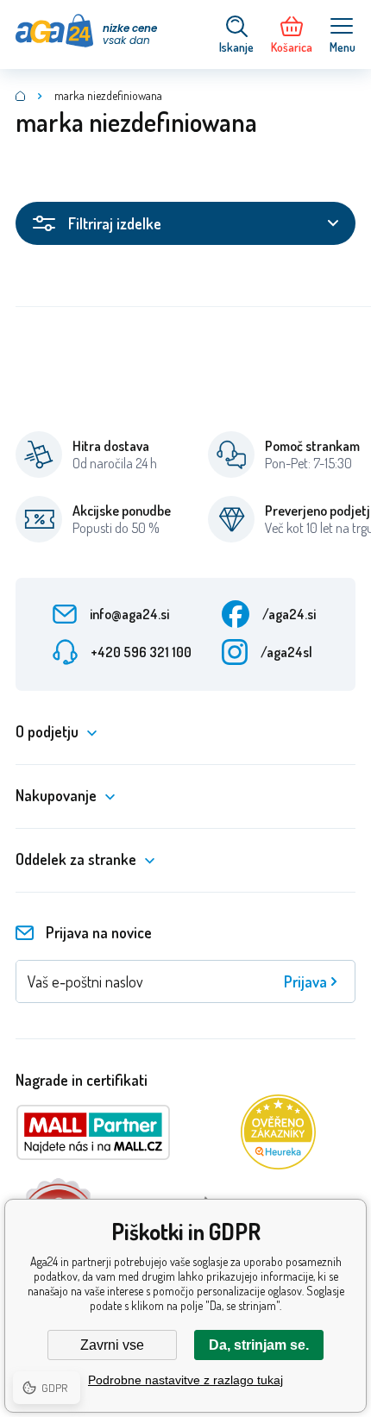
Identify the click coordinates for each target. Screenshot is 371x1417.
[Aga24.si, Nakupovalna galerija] (21, 96)
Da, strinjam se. (259, 1345)
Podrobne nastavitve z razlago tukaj (185, 1380)
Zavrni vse (112, 1345)
